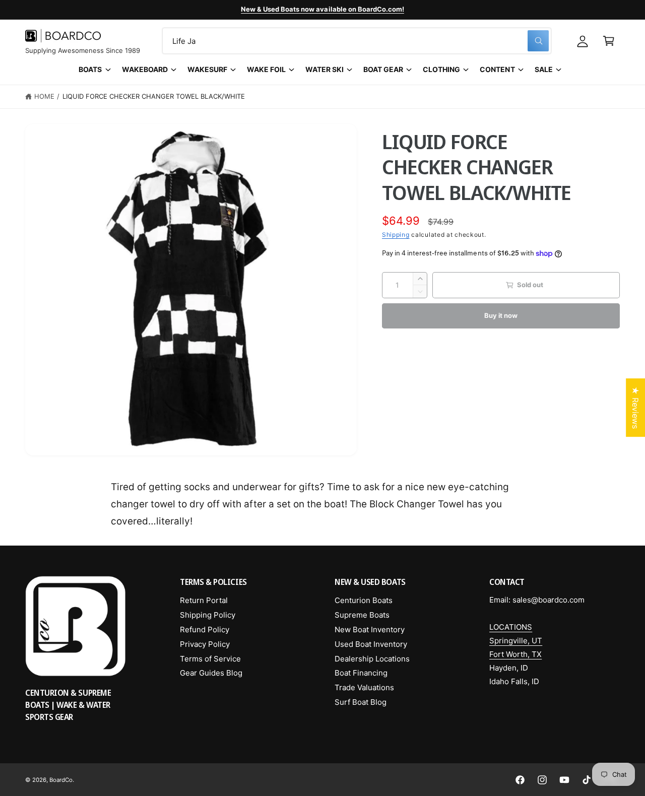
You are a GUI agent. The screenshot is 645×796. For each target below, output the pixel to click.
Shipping (396, 234)
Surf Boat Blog (360, 702)
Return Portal (204, 600)
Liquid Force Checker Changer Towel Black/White (153, 96)
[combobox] (356, 41)
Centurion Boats (364, 600)
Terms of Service (210, 659)
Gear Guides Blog (211, 673)
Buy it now (500, 315)
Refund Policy (204, 629)
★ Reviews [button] (635, 407)
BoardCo (61, 779)
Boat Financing (361, 673)
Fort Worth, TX (515, 654)
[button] (609, 41)
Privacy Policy (205, 644)
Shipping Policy (207, 615)
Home (44, 96)
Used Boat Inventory (371, 644)
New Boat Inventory (370, 629)
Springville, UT (515, 640)
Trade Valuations (364, 687)
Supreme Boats (362, 615)
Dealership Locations (372, 659)
